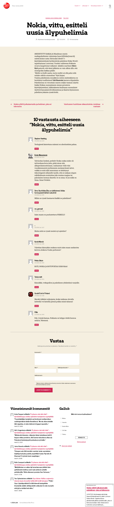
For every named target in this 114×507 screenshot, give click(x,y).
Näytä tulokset (81, 441)
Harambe (64, 422)
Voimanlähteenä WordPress (27, 502)
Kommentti (38, 352)
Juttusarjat (84, 6)
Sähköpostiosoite (63, 367)
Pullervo (64, 434)
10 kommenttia (74, 39)
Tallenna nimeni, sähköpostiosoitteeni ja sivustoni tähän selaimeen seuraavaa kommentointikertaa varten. (55, 384)
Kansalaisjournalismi (96, 6)
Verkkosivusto (38, 375)
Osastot (77, 6)
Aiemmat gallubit (67, 445)
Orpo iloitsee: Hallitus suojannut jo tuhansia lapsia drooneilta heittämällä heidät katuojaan (33, 479)
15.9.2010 (62, 39)
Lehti (16, 502)
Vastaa (36, 149)
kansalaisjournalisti (49, 39)
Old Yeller (64, 430)
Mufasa (64, 418)
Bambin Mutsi (65, 426)
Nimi (36, 367)
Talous (65, 18)
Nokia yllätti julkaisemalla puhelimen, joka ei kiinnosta (98, 489)
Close (112, 485)
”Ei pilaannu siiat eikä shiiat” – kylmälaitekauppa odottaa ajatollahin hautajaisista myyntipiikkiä (33, 415)
